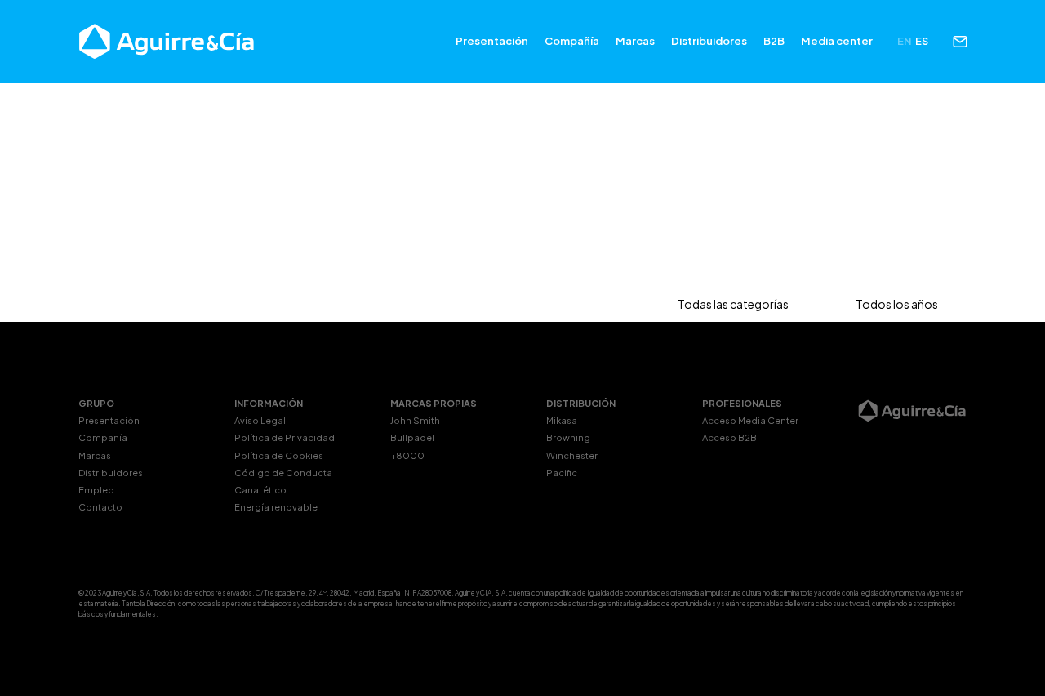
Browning (568, 437)
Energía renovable (276, 507)
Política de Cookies (278, 455)
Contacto (100, 507)
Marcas (635, 40)
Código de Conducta (283, 472)
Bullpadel (412, 437)
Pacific (561, 472)
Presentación (492, 40)
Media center (837, 40)
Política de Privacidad (284, 437)
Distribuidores (709, 40)
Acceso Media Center (750, 420)
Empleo (96, 489)
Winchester (572, 455)
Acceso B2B (729, 437)
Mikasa (561, 420)
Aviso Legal (260, 420)
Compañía (572, 40)
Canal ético (260, 489)
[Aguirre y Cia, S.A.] (167, 41)
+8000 (407, 455)
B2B (774, 40)
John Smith (415, 420)
